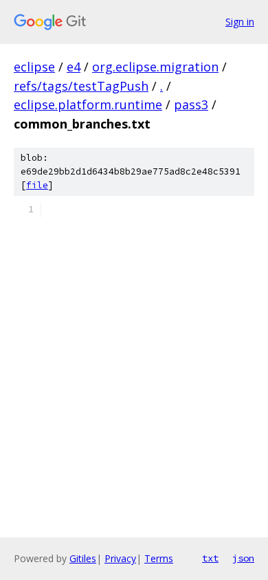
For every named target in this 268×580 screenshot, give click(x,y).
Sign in (239, 21)
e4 (73, 66)
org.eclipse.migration (155, 66)
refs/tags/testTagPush (81, 86)
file (37, 185)
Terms (158, 558)
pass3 (191, 104)
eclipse (34, 66)
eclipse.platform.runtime (88, 104)
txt (210, 558)
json (243, 558)
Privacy (120, 558)
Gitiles (82, 558)
